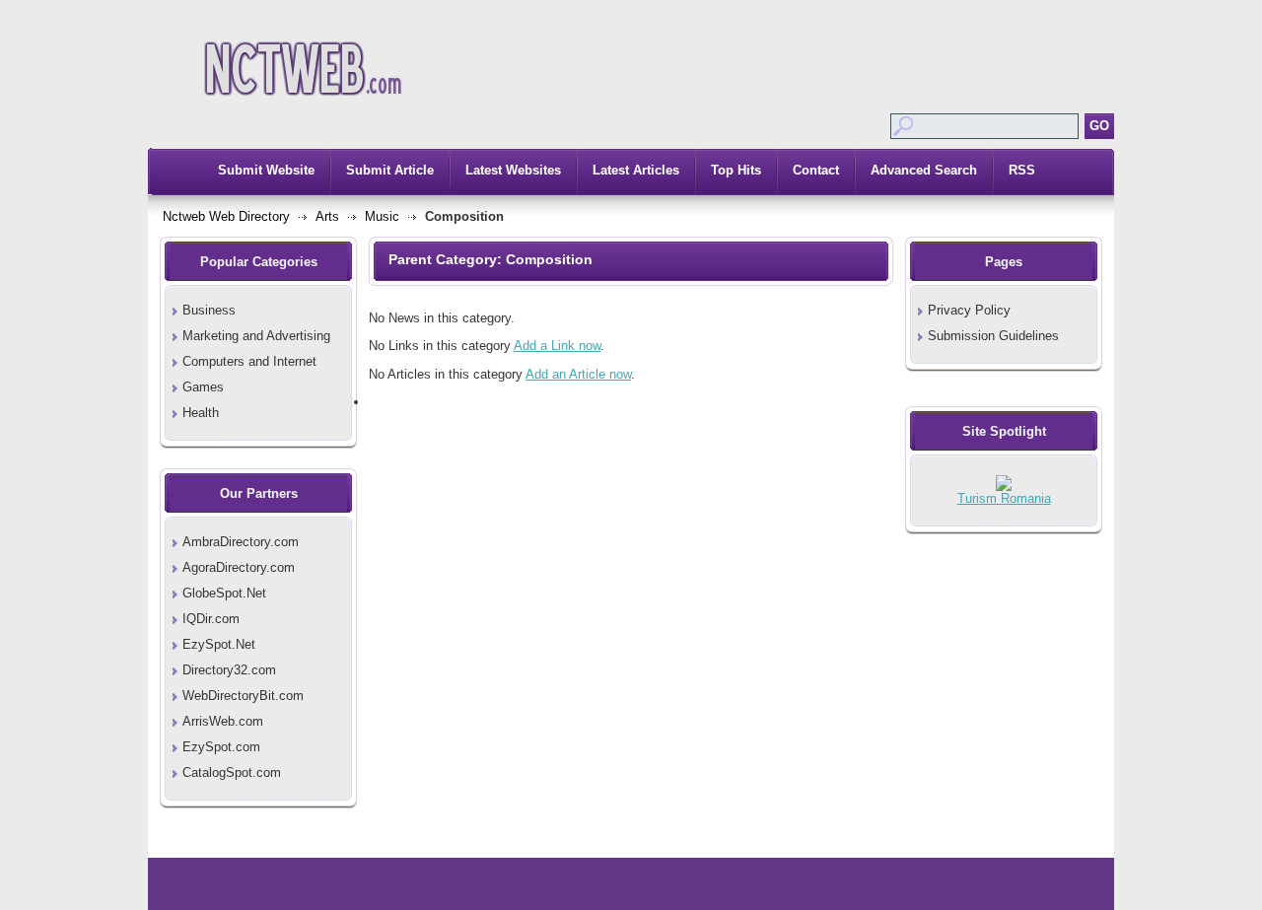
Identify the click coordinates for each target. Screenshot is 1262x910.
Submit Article (390, 170)
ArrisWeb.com (222, 721)
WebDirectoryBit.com (243, 695)
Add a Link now (557, 345)
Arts (327, 216)
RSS (1022, 170)
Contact (816, 170)
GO (1099, 125)
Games (203, 387)
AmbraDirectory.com (240, 541)
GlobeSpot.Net (224, 593)
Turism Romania (1004, 498)
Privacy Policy (969, 310)
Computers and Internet (249, 361)
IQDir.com (211, 618)
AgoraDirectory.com (238, 567)
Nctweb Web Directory (226, 216)
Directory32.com (229, 670)
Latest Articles (636, 170)
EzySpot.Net (218, 644)
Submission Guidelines (993, 335)
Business (209, 310)
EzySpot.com (221, 746)
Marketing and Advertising (256, 335)
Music (382, 216)
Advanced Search (924, 170)
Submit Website (266, 170)
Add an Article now (578, 374)
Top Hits (736, 170)
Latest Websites (513, 170)
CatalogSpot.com (231, 772)
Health (200, 412)
